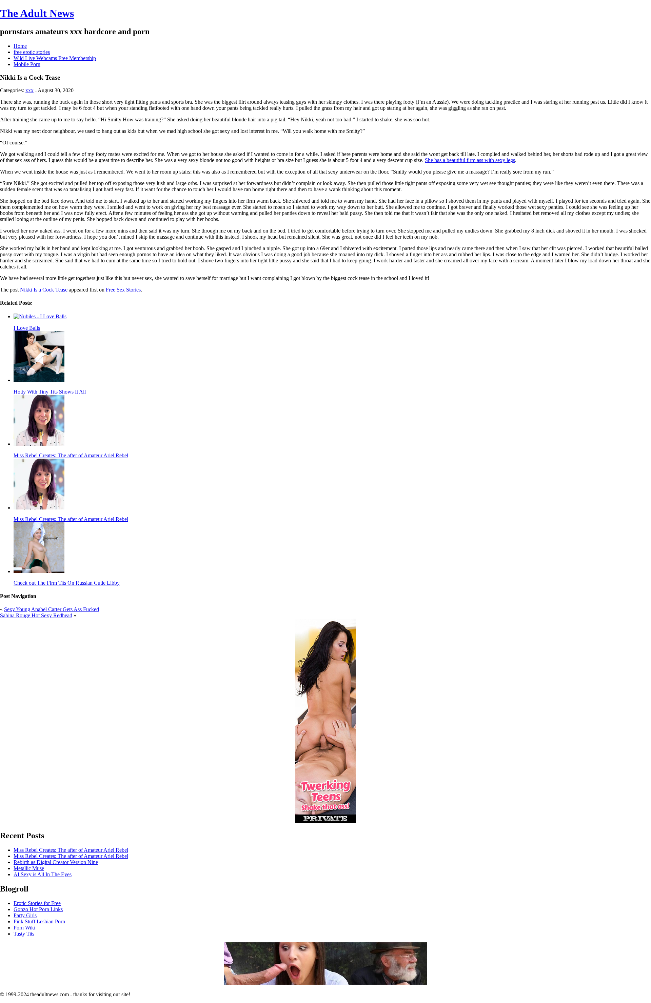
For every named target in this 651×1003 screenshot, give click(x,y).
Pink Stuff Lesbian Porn (39, 921)
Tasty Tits (24, 934)
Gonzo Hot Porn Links (38, 909)
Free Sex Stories (123, 290)
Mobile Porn (27, 64)
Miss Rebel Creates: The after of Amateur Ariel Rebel (71, 850)
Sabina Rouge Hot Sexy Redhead (36, 615)
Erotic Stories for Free (37, 903)
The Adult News (37, 13)
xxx (29, 90)
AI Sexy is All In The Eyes (43, 874)
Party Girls (25, 915)
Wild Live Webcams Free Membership (55, 58)
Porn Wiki (24, 927)
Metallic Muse (29, 868)
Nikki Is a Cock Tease (43, 290)
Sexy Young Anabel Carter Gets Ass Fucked (51, 609)
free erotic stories (32, 52)
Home (20, 46)
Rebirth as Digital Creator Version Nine (56, 862)
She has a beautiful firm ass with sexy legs (470, 160)
